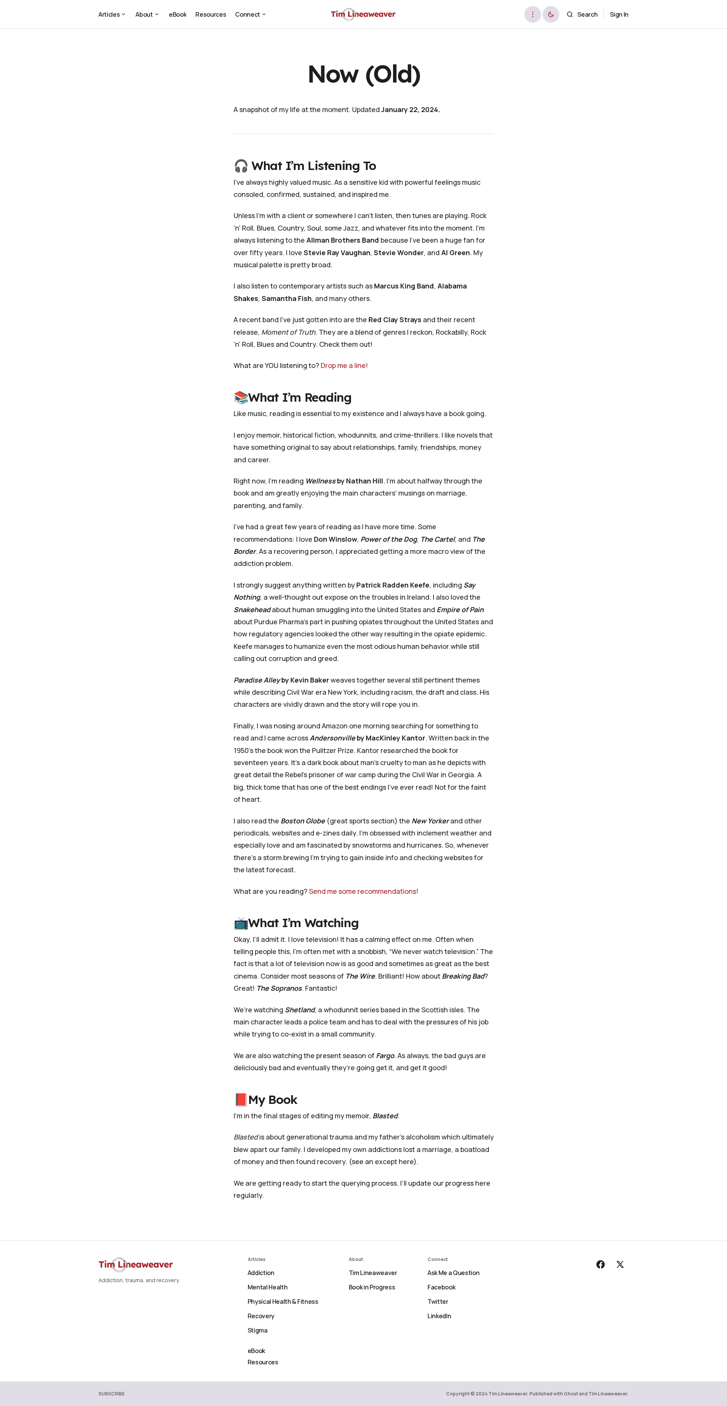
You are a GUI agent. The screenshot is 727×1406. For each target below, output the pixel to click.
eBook (256, 1351)
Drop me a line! (344, 365)
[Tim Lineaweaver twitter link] (619, 1264)
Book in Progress (372, 1287)
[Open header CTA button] (532, 14)
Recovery (261, 1316)
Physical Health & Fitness (283, 1301)
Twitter (437, 1301)
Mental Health (268, 1287)
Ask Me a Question (453, 1273)
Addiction (261, 1273)
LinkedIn (439, 1316)
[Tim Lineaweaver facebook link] (601, 1264)
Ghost (571, 1393)
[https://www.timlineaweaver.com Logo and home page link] (363, 14)
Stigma (258, 1330)
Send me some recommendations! (363, 891)
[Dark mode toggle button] (551, 14)
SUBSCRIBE (111, 1393)
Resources (263, 1362)
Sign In (619, 14)
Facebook (441, 1287)
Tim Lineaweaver (373, 1273)
